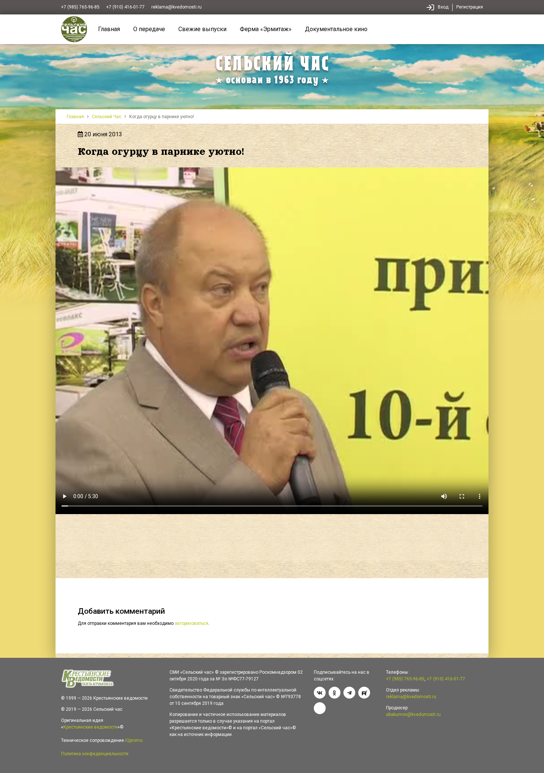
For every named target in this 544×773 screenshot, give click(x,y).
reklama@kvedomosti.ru (176, 7)
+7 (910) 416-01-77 (125, 7)
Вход (443, 7)
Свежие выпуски (202, 29)
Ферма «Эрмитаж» (266, 29)
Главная (109, 29)
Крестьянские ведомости (90, 727)
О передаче (149, 29)
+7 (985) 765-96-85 (80, 7)
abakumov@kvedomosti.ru (413, 714)
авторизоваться (191, 623)
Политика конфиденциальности (94, 753)
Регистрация (469, 7)
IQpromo (133, 740)
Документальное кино (336, 29)
